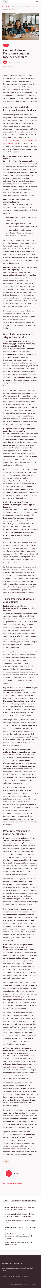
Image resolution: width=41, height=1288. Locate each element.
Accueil (4, 7)
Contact (25, 1276)
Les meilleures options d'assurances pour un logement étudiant (19, 1244)
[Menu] (37, 1)
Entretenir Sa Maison (12, 1263)
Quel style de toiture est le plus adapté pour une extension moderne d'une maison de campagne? (19, 1236)
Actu (9, 7)
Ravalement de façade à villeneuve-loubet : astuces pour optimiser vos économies (19, 1215)
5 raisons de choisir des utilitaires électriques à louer (20, 1222)
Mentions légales (14, 1276)
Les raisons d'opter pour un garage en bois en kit (20, 1228)
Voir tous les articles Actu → (13, 1184)
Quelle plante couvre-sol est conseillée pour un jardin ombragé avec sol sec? (19, 1208)
